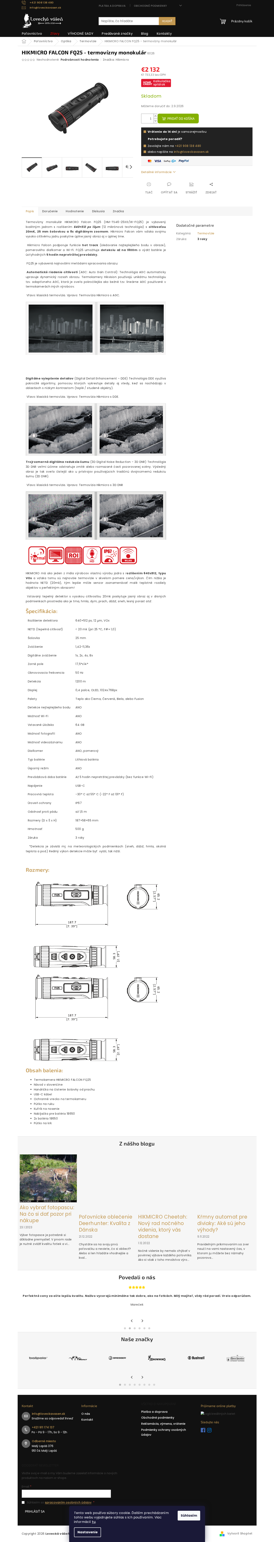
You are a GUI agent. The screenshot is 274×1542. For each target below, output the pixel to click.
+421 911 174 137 (43, 1427)
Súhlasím (189, 1515)
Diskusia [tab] (98, 211)
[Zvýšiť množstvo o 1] (156, 116)
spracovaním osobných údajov (68, 1502)
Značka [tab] (118, 211)
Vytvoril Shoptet (240, 1533)
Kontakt (87, 1420)
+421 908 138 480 (188, 146)
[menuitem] (32, 33)
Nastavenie (87, 1532)
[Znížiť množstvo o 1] (156, 121)
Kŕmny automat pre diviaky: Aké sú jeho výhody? (222, 1223)
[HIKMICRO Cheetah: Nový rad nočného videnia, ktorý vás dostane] (166, 1183)
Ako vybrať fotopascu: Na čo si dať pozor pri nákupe (47, 1214)
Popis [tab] (30, 211)
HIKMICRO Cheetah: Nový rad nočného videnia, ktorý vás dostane (162, 1227)
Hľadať (167, 21)
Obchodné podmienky (150, 6)
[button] (124, 1328)
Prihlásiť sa (35, 1511)
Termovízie (205, 233)
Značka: (116, 60)
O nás (85, 1414)
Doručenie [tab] (50, 211)
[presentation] (131, 1321)
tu (94, 1521)
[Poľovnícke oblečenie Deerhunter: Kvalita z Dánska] (107, 1183)
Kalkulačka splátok (161, 82)
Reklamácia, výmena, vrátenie (163, 1424)
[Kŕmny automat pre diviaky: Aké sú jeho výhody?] (226, 1183)
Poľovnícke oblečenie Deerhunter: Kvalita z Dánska (105, 1223)
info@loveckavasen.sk (191, 152)
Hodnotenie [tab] (75, 211)
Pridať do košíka (180, 118)
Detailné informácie (156, 172)
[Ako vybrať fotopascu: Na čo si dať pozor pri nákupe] (48, 1178)
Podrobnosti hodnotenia (80, 60)
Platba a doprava (112, 6)
